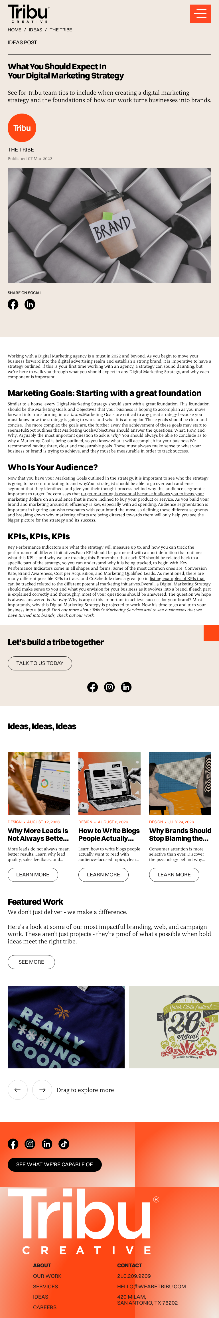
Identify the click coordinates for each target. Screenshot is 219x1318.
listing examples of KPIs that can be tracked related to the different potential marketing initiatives (106, 580)
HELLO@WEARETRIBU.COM (151, 1286)
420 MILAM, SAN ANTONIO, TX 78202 (147, 1299)
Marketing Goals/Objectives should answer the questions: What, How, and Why (106, 432)
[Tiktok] (63, 1144)
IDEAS (35, 29)
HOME (14, 29)
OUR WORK (47, 1276)
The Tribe (61, 30)
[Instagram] (30, 1144)
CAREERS (44, 1307)
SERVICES (45, 1286)
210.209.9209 (134, 1276)
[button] (18, 1090)
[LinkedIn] (47, 1144)
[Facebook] (13, 1144)
